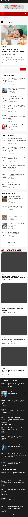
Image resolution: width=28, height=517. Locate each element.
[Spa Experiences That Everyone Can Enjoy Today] (14, 35)
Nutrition (4, 46)
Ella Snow (11, 279)
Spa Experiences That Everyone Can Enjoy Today (13, 50)
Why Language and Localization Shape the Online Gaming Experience (13, 276)
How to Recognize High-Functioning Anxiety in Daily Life (13, 340)
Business (4, 305)
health (3, 337)
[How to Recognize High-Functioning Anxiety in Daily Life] (14, 325)
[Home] (3, 14)
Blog (3, 274)
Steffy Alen (12, 54)
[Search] (26, 13)
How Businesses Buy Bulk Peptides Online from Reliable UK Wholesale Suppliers (13, 308)
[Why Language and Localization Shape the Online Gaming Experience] (14, 262)
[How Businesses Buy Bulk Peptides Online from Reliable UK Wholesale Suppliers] (14, 293)
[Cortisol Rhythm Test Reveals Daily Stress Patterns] (14, 356)
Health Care (4, 368)
